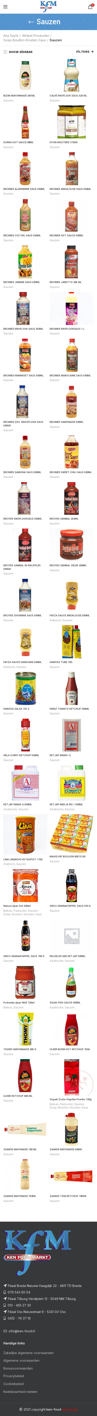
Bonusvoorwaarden (18, 1368)
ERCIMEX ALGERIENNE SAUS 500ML (24, 189)
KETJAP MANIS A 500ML (17, 804)
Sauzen (8, 100)
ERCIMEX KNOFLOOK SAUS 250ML (23, 329)
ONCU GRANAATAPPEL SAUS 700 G (23, 956)
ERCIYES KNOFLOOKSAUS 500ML (22, 518)
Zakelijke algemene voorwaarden (28, 1353)
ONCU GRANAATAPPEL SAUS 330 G (70, 906)
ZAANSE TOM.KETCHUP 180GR (68, 1196)
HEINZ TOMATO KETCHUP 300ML (69, 709)
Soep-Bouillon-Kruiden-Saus (24, 40)
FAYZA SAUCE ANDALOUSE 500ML (70, 615)
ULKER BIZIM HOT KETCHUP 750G (70, 1049)
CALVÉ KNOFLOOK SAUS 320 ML (68, 95)
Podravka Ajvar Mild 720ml (19, 1002)
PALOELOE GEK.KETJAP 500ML (67, 956)
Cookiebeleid (13, 1384)
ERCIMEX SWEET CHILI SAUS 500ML (71, 472)
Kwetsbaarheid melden (20, 1392)
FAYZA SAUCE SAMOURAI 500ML (22, 662)
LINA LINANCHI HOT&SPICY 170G (23, 859)
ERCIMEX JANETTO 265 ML (66, 282)
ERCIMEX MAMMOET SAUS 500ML (23, 375)
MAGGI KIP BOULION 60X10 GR (67, 856)
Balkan (7, 910)
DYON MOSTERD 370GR (64, 142)
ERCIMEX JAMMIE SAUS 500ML (21, 282)
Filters (83, 51)
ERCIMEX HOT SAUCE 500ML (66, 235)
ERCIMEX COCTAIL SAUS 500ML (22, 235)
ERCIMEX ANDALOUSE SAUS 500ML (70, 189)
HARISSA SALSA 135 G (16, 709)
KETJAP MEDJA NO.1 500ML (66, 804)
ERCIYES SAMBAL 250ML (64, 518)
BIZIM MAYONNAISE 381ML (19, 95)
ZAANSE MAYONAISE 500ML (66, 1149)
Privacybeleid (13, 1376)
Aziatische (10, 809)
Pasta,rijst (20, 910)
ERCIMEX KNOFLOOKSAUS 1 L (67, 329)
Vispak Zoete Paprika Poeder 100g (71, 1099)
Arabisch (55, 620)
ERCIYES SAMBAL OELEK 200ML (68, 565)
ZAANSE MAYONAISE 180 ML (20, 1149)
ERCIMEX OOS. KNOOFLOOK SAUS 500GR (23, 423)
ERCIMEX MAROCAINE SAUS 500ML (70, 375)
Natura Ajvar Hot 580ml (17, 906)
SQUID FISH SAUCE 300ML (65, 1002)
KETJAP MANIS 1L (60, 755)
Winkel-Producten (35, 35)
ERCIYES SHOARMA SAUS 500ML (22, 615)
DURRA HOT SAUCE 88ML (18, 142)
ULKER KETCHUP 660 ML (17, 1096)
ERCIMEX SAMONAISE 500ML (66, 422)
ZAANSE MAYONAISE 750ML (19, 1196)
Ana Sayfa (10, 35)
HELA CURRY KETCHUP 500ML (21, 755)
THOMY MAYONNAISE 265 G (19, 1049)
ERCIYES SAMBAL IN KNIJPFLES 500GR (22, 567)
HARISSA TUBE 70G (61, 662)
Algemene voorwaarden (21, 1360)
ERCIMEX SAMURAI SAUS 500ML (22, 472)
